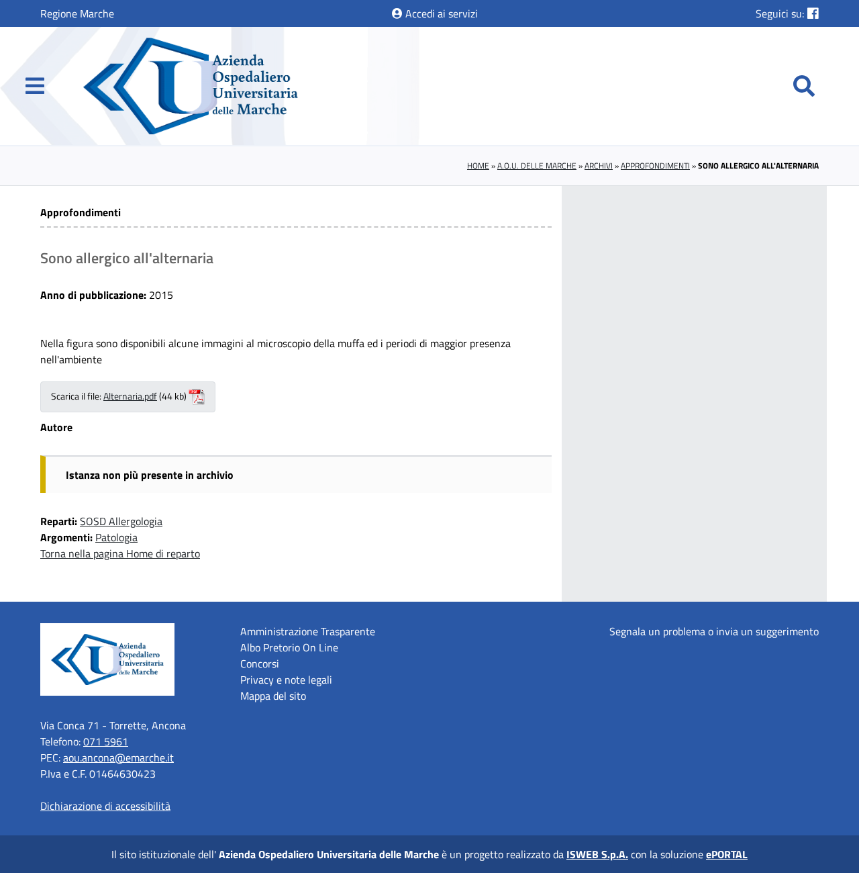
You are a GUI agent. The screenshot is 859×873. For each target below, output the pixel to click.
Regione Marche (77, 13)
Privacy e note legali (286, 680)
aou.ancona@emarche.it (118, 757)
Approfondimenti (655, 165)
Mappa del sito (273, 696)
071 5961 (105, 741)
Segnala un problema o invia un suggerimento (714, 631)
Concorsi (259, 663)
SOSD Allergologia (121, 521)
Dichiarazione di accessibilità (105, 806)
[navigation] (34, 86)
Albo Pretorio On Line (289, 647)
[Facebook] (813, 13)
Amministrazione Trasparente (307, 631)
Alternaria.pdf (130, 396)
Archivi (599, 165)
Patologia (116, 537)
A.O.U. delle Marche (536, 165)
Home (478, 165)
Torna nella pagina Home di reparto (120, 553)
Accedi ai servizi (440, 13)
